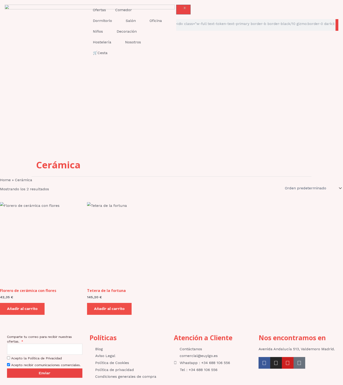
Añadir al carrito (22, 308)
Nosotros (133, 42)
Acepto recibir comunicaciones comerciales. (46, 365)
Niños (98, 31)
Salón (131, 20)
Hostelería (102, 42)
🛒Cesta (100, 53)
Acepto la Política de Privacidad (36, 358)
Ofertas (99, 10)
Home (5, 180)
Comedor (123, 10)
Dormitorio (102, 20)
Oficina (156, 20)
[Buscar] (337, 25)
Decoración (127, 31)
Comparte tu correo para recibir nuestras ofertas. (39, 339)
